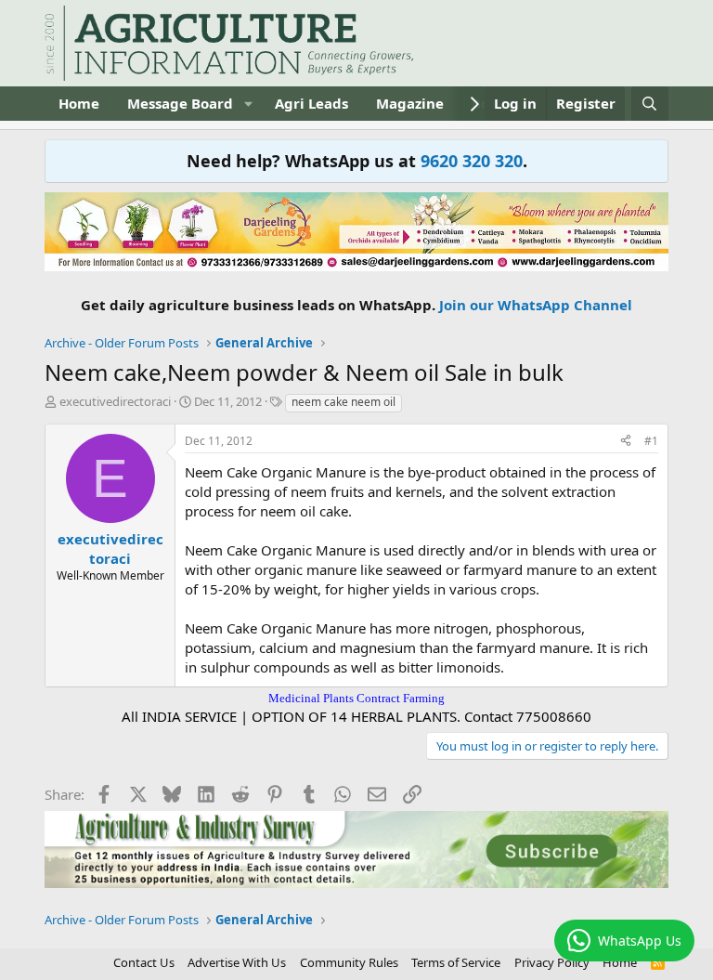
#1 (651, 441)
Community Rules (349, 962)
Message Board (180, 103)
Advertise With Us (237, 962)
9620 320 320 (472, 161)
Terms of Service (455, 962)
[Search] (649, 103)
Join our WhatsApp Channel (535, 304)
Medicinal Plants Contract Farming (356, 698)
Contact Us (144, 962)
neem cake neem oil (343, 402)
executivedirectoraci (115, 401)
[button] (248, 103)
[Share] (626, 441)
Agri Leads (311, 103)
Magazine (410, 103)
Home (78, 103)
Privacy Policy (552, 962)
